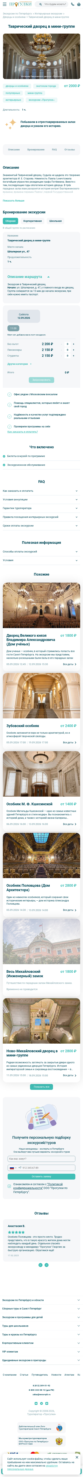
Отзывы (69, 149)
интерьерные (13, 100)
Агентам (69, 1374)
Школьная (55, 220)
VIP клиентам (10, 1351)
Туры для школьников (15, 1326)
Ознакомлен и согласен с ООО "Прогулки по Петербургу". (40, 1188)
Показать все (41, 1087)
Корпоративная (32, 220)
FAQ (54, 149)
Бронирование (36, 149)
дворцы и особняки (17, 86)
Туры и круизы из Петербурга (19, 1334)
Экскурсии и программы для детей (22, 1317)
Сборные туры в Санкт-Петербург (22, 1308)
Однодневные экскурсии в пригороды (24, 1360)
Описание (14, 149)
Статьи (24, 1374)
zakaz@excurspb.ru (42, 1394)
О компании (10, 1374)
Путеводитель (40, 1374)
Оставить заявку (41, 1176)
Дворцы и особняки (14, 17)
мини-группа (35, 93)
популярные (13, 93)
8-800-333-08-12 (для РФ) (41, 1390)
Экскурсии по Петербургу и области (23, 1300)
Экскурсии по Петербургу (17, 13)
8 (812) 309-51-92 (41, 1386)
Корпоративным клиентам (17, 1343)
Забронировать (41, 380)
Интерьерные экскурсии (48, 13)
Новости (56, 1374)
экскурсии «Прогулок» (42, 100)
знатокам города (46, 86)
